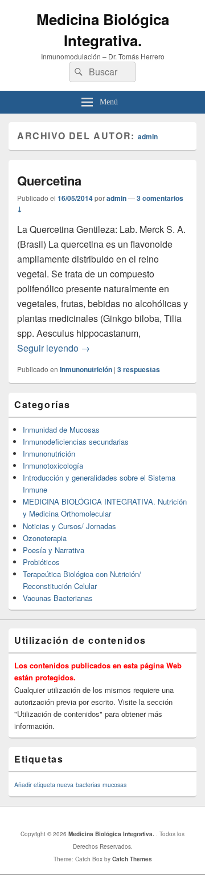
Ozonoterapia (45, 538)
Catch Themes (132, 859)
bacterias (88, 784)
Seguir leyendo (53, 347)
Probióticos (41, 562)
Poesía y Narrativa (53, 550)
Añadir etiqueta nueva (43, 784)
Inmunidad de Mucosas (61, 429)
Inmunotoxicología (53, 465)
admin (148, 136)
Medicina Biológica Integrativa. (102, 30)
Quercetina (49, 180)
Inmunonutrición (86, 369)
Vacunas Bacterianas (58, 597)
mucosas (114, 784)
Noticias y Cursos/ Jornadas (69, 526)
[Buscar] (77, 72)
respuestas (138, 369)
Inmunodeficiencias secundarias (76, 441)
